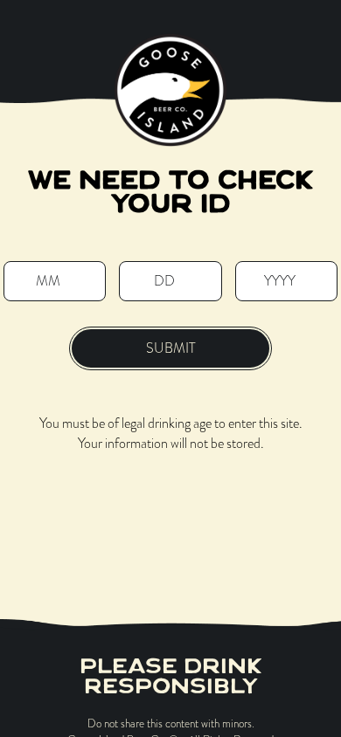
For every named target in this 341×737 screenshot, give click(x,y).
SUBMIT (171, 348)
